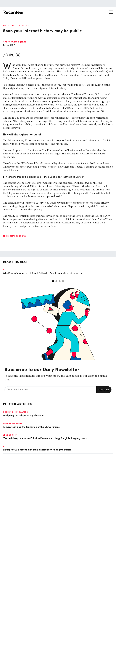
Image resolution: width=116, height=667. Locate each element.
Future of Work (13, 423)
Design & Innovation (15, 412)
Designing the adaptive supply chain (23, 415)
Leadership (10, 435)
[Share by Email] (18, 55)
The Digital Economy (16, 25)
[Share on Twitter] (5, 55)
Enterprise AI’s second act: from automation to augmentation (37, 449)
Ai (4, 270)
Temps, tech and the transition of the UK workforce (31, 426)
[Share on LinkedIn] (11, 55)
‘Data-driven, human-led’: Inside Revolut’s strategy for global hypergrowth (45, 438)
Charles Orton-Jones (14, 41)
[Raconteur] (13, 12)
